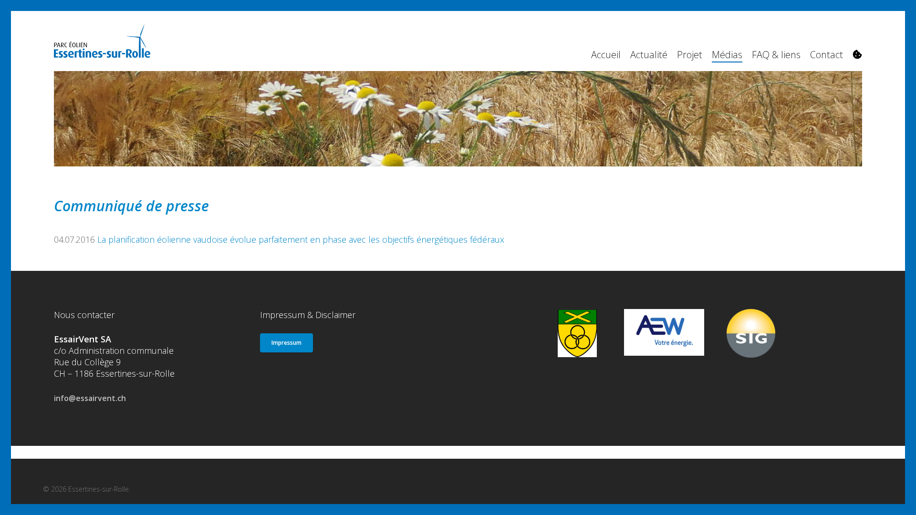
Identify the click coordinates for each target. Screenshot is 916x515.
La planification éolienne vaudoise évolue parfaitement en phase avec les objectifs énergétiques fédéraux (300, 239)
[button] (286, 342)
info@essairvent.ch (90, 398)
